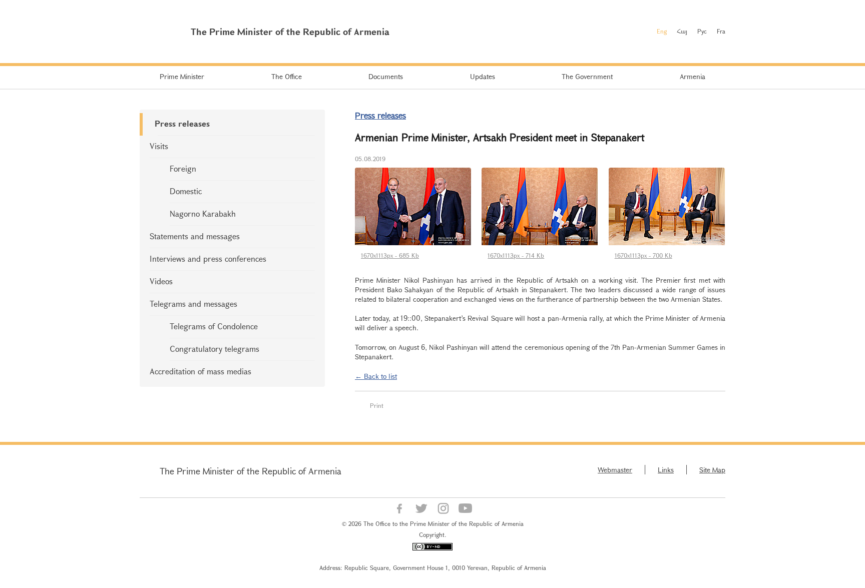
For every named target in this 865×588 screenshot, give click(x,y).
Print (376, 405)
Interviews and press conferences (208, 258)
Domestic (186, 191)
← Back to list (376, 376)
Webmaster (615, 469)
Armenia (692, 76)
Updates (482, 76)
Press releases (182, 123)
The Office (286, 76)
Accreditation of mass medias (200, 371)
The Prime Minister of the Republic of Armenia (250, 471)
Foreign (183, 168)
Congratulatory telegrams (214, 348)
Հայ (682, 31)
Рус (702, 31)
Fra (721, 31)
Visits (159, 146)
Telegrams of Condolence (214, 326)
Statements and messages (195, 236)
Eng (662, 31)
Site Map (712, 469)
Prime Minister (182, 76)
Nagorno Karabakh (203, 213)
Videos (161, 281)
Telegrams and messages (193, 303)
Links (666, 469)
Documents (385, 76)
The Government (587, 76)
